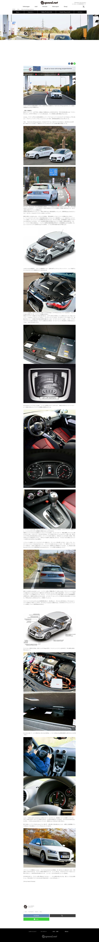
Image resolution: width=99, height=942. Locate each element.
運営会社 (66, 931)
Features (30, 12)
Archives (80, 12)
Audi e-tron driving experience (36, 29)
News (17, 12)
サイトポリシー (44, 931)
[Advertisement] (49, 51)
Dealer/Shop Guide (65, 12)
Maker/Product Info (46, 12)
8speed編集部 (31, 32)
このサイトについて (32, 931)
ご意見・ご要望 (55, 931)
